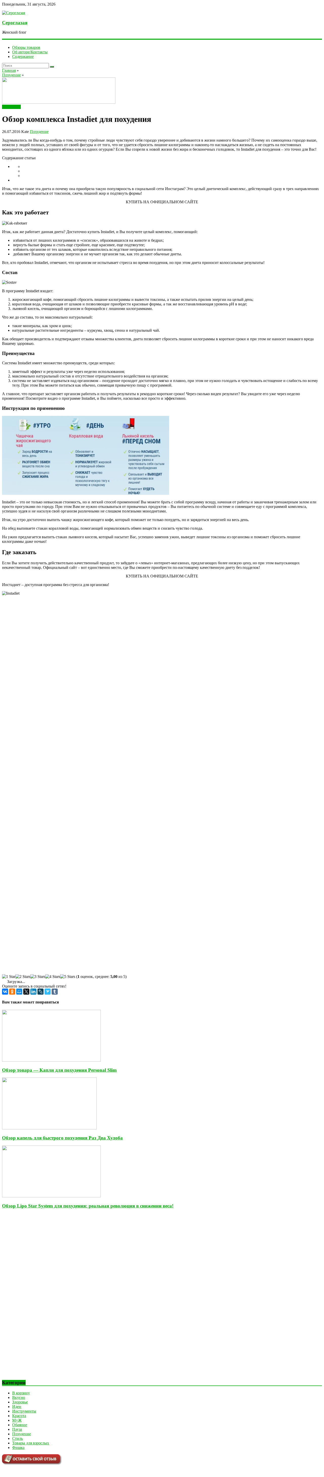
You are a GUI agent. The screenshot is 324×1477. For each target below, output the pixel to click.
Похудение (11, 107)
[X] (26, 992)
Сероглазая (14, 22)
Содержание (23, 56)
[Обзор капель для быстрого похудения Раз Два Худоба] (49, 1128)
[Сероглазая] (13, 13)
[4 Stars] (52, 976)
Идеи (16, 1406)
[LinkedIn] (33, 992)
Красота (19, 1416)
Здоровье (20, 1402)
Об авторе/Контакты (30, 52)
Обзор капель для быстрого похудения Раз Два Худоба (62, 1137)
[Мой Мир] (19, 992)
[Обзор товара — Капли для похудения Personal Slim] (51, 1060)
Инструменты (24, 1411)
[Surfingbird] (48, 992)
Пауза (17, 1429)
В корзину (21, 1393)
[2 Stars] (22, 976)
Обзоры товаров (26, 47)
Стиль (17, 1438)
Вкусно (18, 1397)
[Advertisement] (40, 1298)
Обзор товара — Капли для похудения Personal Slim (59, 1070)
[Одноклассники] (12, 992)
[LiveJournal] (40, 992)
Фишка (18, 1447)
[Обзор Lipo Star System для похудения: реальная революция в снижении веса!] (51, 1196)
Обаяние (19, 1425)
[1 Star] (8, 976)
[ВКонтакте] (5, 992)
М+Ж (17, 1420)
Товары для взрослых (30, 1443)
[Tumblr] (55, 992)
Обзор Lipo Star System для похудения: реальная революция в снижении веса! (87, 1206)
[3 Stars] (37, 976)
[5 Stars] (67, 976)
